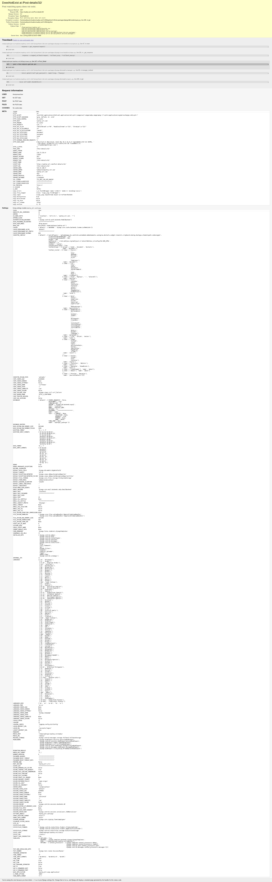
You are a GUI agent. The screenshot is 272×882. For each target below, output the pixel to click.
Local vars (10, 49)
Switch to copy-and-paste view (23, 40)
